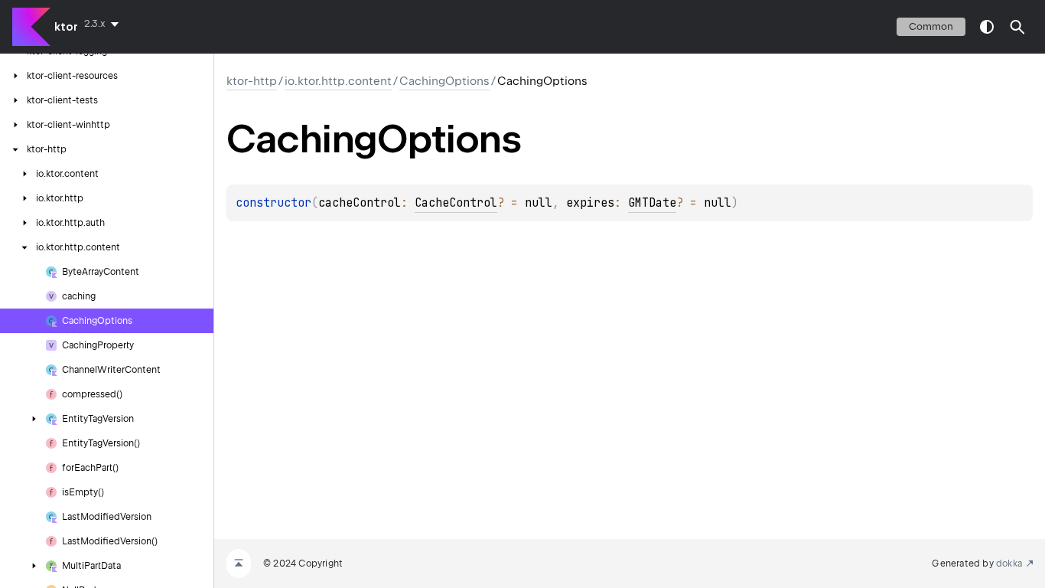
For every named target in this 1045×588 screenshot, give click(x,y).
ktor (66, 27)
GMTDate (652, 203)
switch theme (987, 26)
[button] (1017, 26)
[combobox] (104, 24)
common (931, 26)
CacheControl (456, 203)
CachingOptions (444, 81)
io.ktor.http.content (338, 81)
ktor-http (251, 81)
